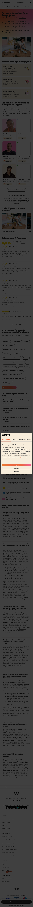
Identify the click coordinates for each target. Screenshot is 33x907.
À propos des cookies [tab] (25, 439)
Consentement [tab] (6, 439)
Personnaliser (15, 468)
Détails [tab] (14, 439)
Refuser (16, 471)
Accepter (16, 465)
